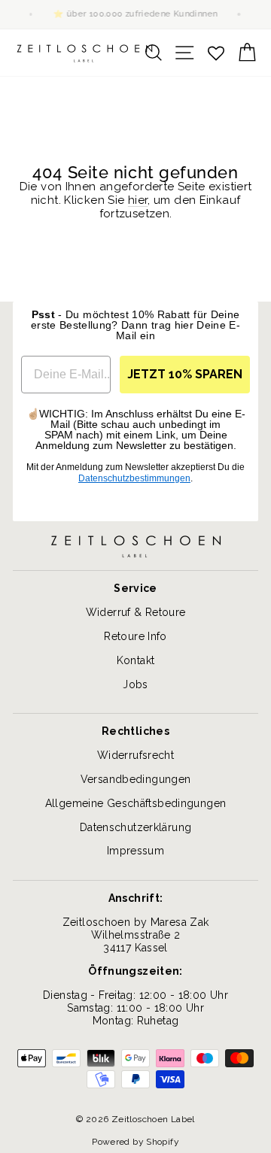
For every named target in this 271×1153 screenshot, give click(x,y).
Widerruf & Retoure (136, 612)
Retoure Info (135, 636)
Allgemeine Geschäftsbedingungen (136, 803)
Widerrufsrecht (135, 755)
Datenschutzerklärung (136, 827)
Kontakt (136, 660)
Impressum (135, 851)
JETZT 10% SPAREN (184, 374)
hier (138, 200)
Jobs (135, 684)
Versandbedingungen (136, 779)
